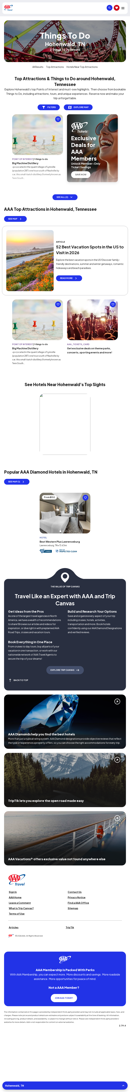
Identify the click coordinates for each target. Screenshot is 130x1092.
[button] (60, 525)
